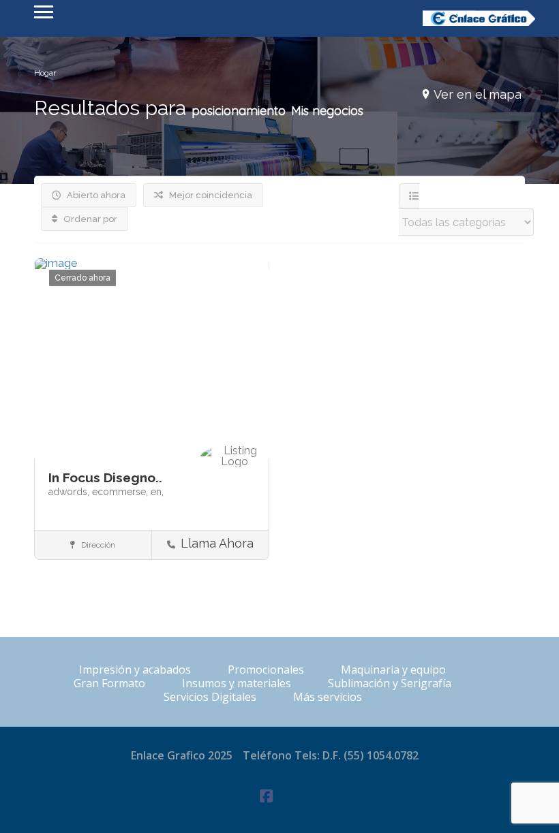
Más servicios (327, 696)
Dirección (97, 545)
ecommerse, (121, 491)
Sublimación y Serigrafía (389, 683)
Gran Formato (109, 683)
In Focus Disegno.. (105, 477)
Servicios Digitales (210, 696)
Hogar (45, 73)
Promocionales (266, 669)
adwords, (70, 491)
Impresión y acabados (135, 669)
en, (157, 491)
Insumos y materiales (236, 683)
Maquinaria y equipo (393, 669)
